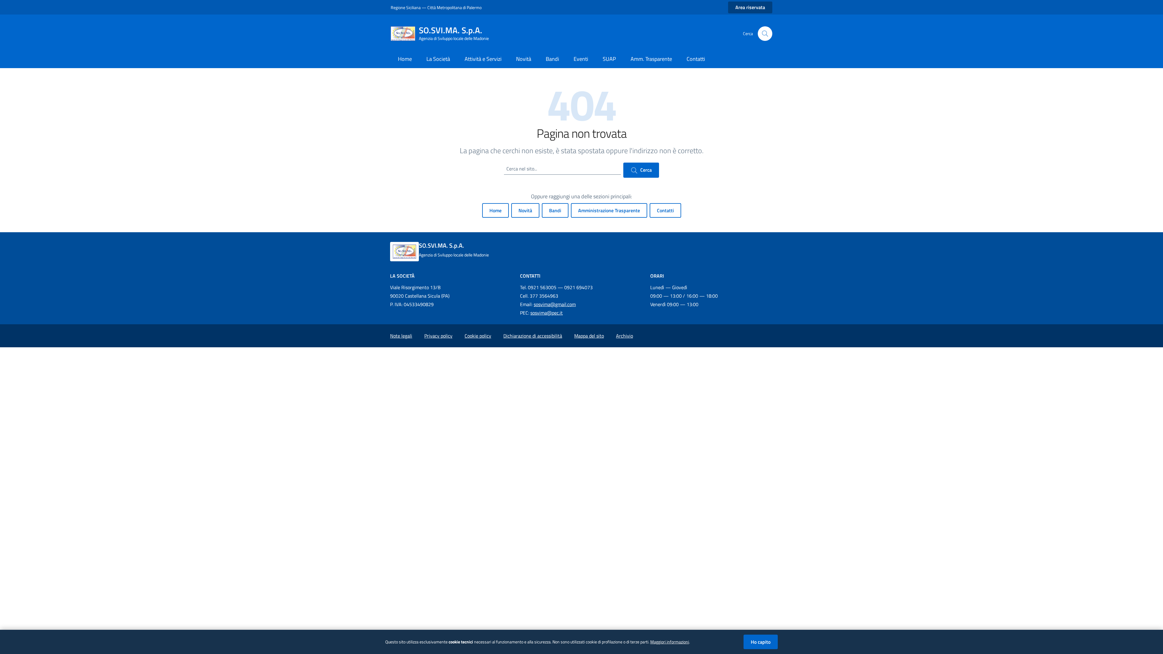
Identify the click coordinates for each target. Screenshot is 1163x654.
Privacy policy (438, 335)
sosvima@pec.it (546, 312)
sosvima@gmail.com (555, 304)
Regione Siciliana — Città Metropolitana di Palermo (436, 7)
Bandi (555, 210)
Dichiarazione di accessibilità (532, 335)
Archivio (624, 335)
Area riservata (750, 7)
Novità (525, 210)
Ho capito (760, 642)
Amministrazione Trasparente (609, 210)
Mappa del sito (589, 335)
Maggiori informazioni (669, 642)
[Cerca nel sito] (765, 33)
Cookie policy (478, 335)
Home (495, 210)
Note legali (401, 335)
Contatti (665, 210)
